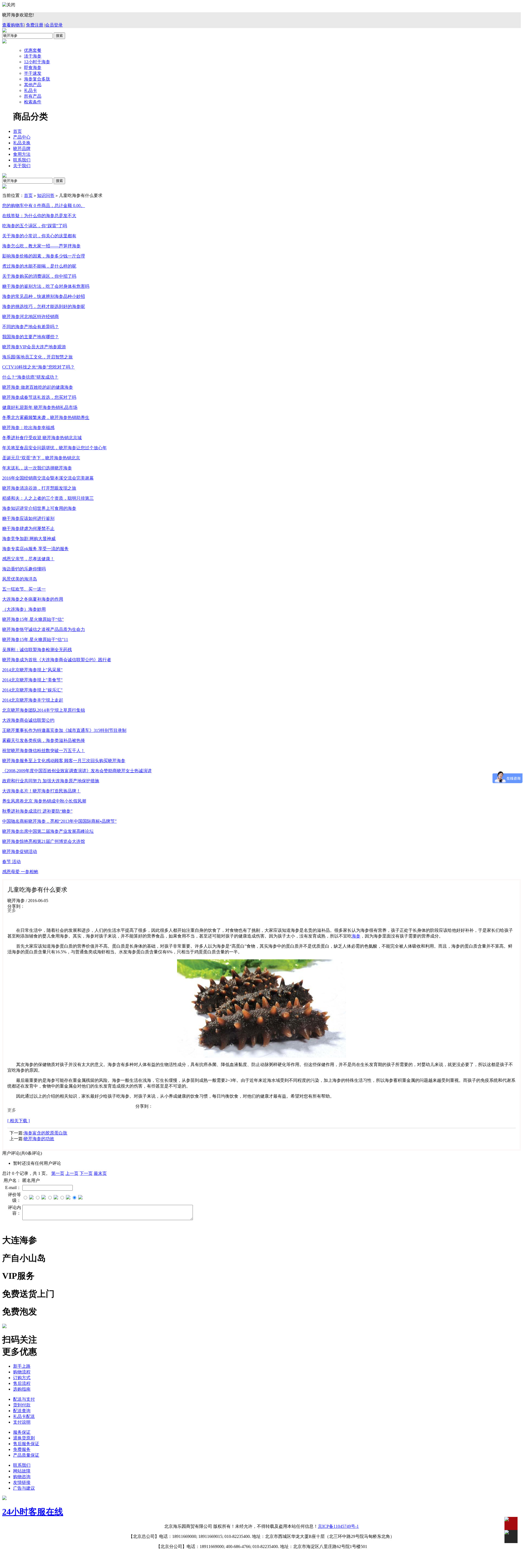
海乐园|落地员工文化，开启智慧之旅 (37, 357)
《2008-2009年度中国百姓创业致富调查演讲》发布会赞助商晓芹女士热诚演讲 (77, 770)
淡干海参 (32, 56)
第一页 (57, 1173)
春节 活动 (11, 861)
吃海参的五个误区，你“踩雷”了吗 (34, 225)
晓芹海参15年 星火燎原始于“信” (33, 619)
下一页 (86, 1173)
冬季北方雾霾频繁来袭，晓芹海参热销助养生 (45, 417)
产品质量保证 (26, 1455)
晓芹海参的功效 (39, 1138)
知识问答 (45, 195)
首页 (17, 131)
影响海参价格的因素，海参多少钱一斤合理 (43, 256)
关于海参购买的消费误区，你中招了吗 (39, 276)
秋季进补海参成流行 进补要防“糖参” (37, 811)
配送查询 (22, 1410)
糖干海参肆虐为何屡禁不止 (28, 528)
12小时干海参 (37, 61)
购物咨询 (22, 1476)
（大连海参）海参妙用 (24, 609)
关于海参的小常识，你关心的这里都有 (39, 235)
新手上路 (22, 1366)
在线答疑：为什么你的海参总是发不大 (39, 215)
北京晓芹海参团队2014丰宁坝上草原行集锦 (43, 710)
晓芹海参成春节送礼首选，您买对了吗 (39, 397)
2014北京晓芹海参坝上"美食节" (32, 680)
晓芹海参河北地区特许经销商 (30, 316)
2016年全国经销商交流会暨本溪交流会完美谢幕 (48, 478)
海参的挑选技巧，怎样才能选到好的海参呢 (43, 306)
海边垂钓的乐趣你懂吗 (24, 569)
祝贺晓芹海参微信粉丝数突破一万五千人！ (43, 750)
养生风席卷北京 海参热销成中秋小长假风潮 (44, 801)
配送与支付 (24, 1399)
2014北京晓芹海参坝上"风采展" (32, 669)
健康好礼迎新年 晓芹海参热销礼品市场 (39, 407)
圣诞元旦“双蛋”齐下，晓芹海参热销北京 (41, 458)
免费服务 (22, 1449)
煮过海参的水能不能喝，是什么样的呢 (39, 266)
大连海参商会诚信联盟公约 (28, 720)
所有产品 (32, 96)
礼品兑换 (22, 142)
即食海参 (32, 67)
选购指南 (22, 1389)
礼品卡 (30, 90)
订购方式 (22, 1377)
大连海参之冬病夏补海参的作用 (32, 599)
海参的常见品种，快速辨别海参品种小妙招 (43, 296)
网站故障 (22, 1471)
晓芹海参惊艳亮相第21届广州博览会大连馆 (43, 841)
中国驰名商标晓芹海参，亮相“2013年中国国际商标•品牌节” (59, 821)
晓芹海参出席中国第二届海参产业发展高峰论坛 (48, 831)
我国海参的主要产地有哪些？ (30, 336)
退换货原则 (24, 1438)
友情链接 (22, 1482)
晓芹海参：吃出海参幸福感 (28, 427)
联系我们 (22, 160)
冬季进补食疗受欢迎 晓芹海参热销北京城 (42, 437)
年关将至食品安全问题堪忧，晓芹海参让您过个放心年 (54, 447)
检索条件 (32, 102)
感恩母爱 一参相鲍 (20, 871)
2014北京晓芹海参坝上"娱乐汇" (32, 690)
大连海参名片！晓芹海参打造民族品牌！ (41, 791)
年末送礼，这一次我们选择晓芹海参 (37, 468)
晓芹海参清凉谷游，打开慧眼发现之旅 (39, 488)
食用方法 (22, 154)
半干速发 (32, 73)
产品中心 (22, 137)
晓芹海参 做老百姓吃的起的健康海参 (37, 387)
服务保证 (22, 1432)
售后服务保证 (26, 1443)
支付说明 (22, 1422)
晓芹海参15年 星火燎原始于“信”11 (35, 639)
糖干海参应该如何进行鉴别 (28, 518)
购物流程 (22, 1372)
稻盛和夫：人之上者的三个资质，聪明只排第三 (48, 498)
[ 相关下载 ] (18, 1120)
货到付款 (22, 1405)
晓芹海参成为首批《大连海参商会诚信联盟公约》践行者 (56, 659)
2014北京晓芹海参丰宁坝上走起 (32, 700)
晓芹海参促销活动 (19, 851)
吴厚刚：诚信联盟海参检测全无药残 (37, 649)
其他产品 (32, 84)
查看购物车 (13, 25)
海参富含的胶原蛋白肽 (45, 1133)
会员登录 (54, 25)
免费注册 (34, 25)
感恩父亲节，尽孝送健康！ (28, 558)
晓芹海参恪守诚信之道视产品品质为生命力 (43, 629)
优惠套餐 (32, 50)
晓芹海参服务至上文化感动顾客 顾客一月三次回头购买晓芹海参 (63, 760)
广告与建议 (24, 1488)
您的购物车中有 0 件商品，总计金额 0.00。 (43, 205)
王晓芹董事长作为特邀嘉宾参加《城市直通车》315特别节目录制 (64, 730)
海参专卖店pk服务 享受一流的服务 (35, 548)
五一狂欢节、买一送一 (24, 589)
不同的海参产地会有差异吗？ (30, 326)
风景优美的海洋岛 (19, 579)
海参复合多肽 (37, 79)
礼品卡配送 (24, 1416)
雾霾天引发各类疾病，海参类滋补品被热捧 (43, 740)
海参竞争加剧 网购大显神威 (29, 538)
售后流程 (22, 1383)
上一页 (71, 1173)
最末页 (100, 1173)
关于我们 (22, 165)
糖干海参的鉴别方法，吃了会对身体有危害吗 (45, 286)
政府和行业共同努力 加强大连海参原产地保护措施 (50, 781)
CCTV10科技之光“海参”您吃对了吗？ (38, 367)
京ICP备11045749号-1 (338, 1526)
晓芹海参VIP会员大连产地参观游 (34, 347)
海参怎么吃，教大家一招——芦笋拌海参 (41, 246)
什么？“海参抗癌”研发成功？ (30, 377)
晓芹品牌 (22, 148)
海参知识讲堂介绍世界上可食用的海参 (39, 508)
